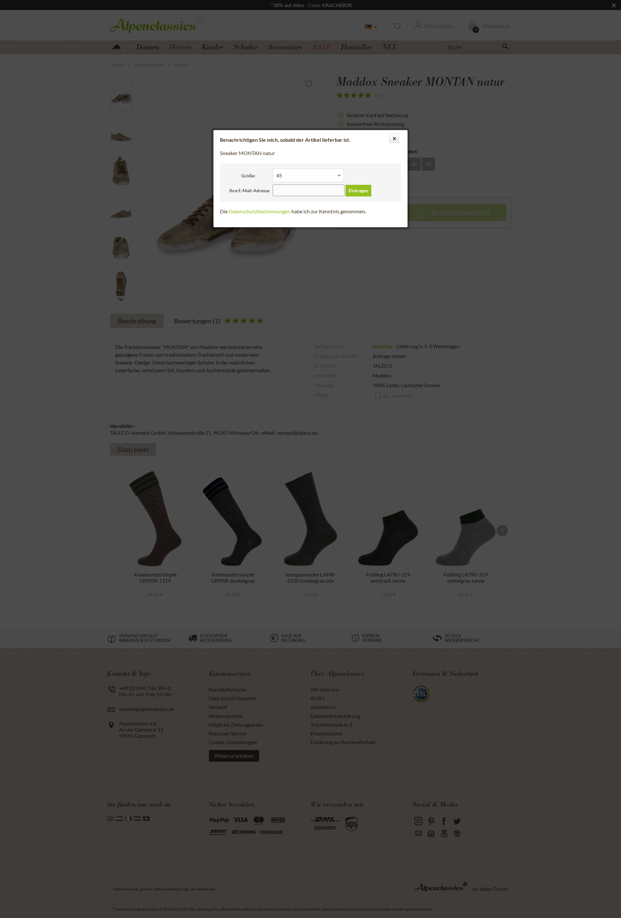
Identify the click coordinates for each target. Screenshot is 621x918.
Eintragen (358, 190)
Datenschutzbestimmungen (259, 211)
